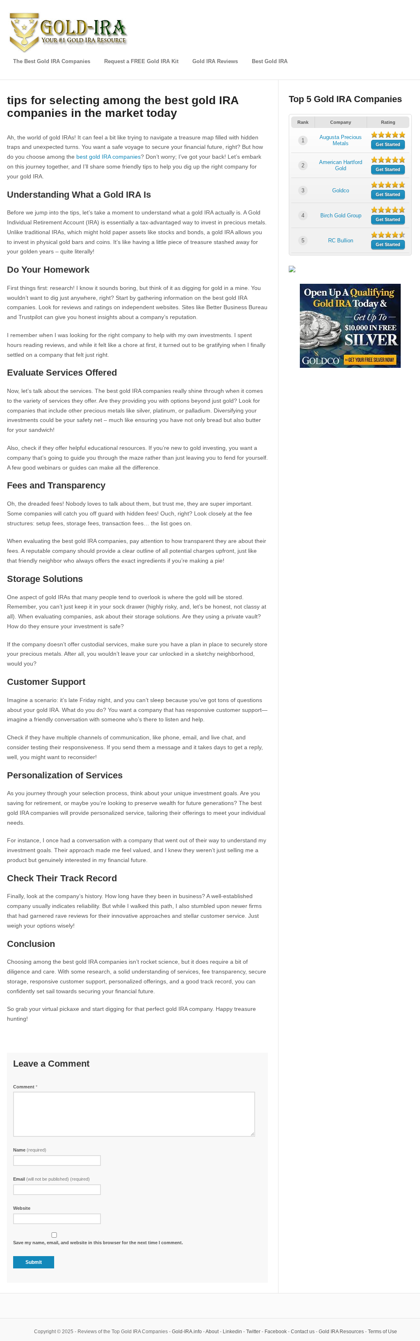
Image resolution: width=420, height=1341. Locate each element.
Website (21, 1208)
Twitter (253, 1331)
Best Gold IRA (270, 61)
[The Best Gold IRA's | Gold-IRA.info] (69, 51)
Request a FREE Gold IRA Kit (141, 61)
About (212, 1331)
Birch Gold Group (340, 215)
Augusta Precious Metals (341, 140)
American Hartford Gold (340, 165)
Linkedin (232, 1331)
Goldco (340, 190)
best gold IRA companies (108, 156)
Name (29, 1149)
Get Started (388, 144)
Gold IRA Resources (341, 1331)
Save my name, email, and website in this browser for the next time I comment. (98, 1242)
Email (51, 1179)
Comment (25, 1086)
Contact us (303, 1331)
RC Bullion (340, 240)
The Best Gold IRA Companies (51, 61)
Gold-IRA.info (187, 1331)
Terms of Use (382, 1331)
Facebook (276, 1331)
